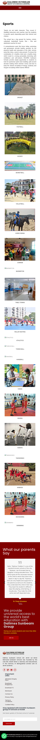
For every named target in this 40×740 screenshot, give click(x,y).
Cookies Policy (9, 705)
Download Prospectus (8, 684)
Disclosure (8, 691)
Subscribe (9, 723)
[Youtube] (11, 669)
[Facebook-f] (4, 669)
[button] (4, 736)
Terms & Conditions (8, 700)
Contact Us (8, 694)
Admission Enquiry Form (11, 679)
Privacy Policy (9, 697)
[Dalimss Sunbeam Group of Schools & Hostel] (13, 653)
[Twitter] (7, 669)
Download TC (9, 688)
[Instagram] (14, 669)
